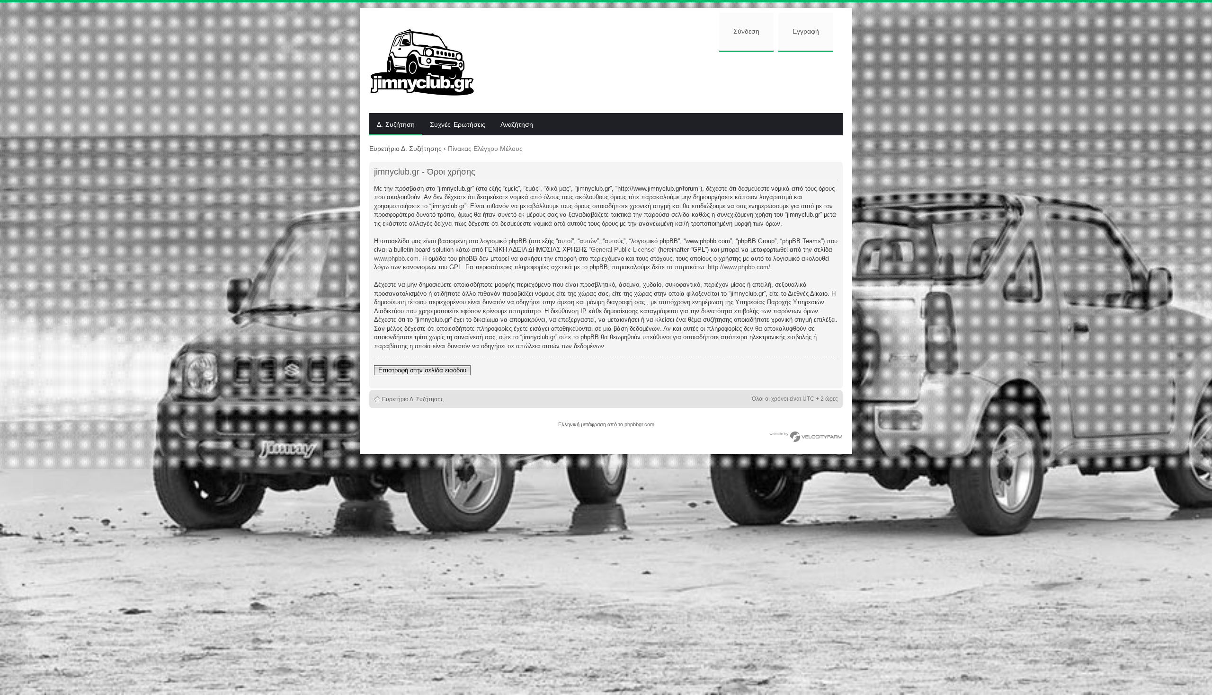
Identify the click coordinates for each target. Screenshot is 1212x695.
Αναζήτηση (516, 125)
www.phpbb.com (396, 258)
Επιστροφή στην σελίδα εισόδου (422, 370)
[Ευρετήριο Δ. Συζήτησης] (429, 60)
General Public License (622, 249)
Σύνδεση (746, 31)
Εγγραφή (806, 31)
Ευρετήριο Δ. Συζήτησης (405, 148)
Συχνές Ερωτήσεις (457, 125)
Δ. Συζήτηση (396, 125)
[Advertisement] (666, 81)
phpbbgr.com (639, 424)
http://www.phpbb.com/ (739, 267)
